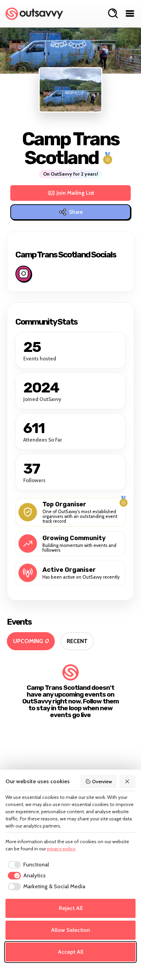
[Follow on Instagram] (23, 274)
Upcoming (31, 641)
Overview (102, 781)
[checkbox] (27, 865)
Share (76, 212)
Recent (77, 641)
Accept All (70, 952)
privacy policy (61, 849)
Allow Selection (70, 930)
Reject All (70, 908)
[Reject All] (127, 781)
